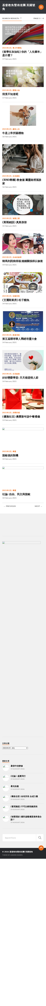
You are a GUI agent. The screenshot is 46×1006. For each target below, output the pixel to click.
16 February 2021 (9, 136)
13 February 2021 (9, 420)
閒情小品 (16, 90)
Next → (38, 506)
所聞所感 (16, 413)
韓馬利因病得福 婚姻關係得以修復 (22, 261)
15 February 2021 (9, 226)
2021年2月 (7, 48)
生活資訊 (16, 176)
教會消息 (16, 335)
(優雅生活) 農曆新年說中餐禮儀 (21, 416)
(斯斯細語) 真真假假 (14, 222)
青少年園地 (17, 48)
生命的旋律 (17, 257)
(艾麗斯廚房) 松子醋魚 (15, 300)
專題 (14, 451)
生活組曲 (16, 374)
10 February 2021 (9, 459)
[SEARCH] (40, 838)
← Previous (10, 506)
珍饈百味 (16, 296)
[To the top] (41, 847)
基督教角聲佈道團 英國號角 (21, 852)
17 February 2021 (9, 59)
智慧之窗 (16, 218)
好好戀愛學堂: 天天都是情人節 (20, 377)
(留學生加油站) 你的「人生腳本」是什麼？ (22, 53)
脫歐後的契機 (10, 455)
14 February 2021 (9, 265)
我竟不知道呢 (10, 94)
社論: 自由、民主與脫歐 (16, 494)
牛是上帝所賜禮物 (13, 133)
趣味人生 (16, 129)
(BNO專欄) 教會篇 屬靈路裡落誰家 (21, 181)
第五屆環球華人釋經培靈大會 (19, 338)
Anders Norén (16, 855)
